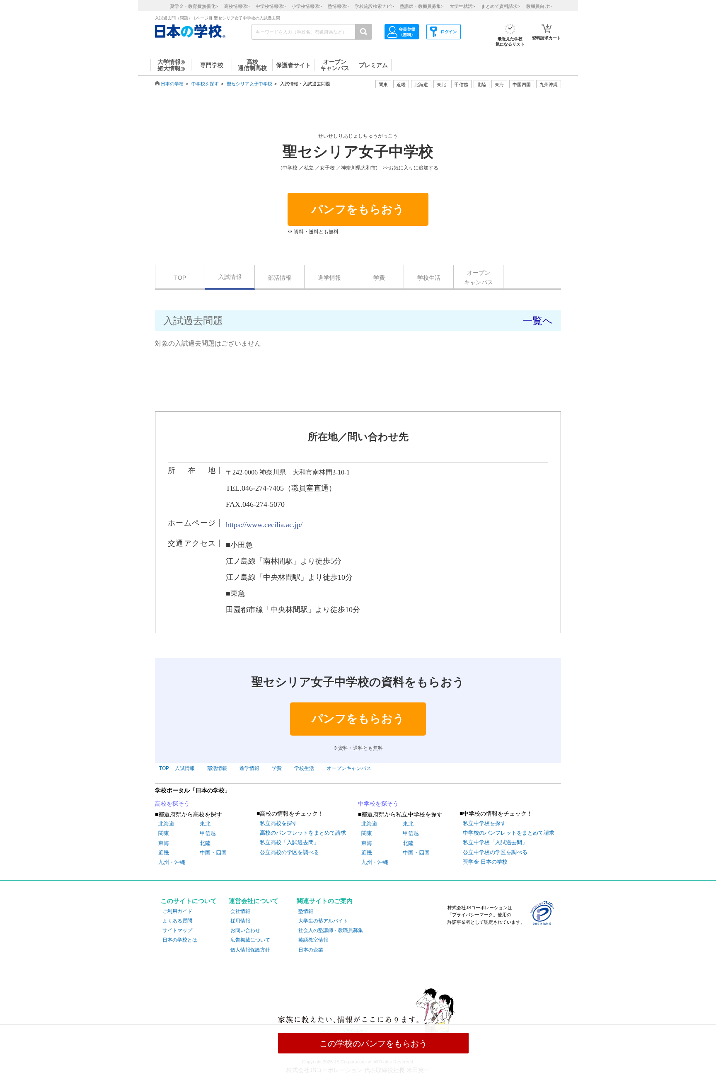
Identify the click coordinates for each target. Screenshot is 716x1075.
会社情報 (240, 911)
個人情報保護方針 (250, 950)
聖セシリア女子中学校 (249, 83)
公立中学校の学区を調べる (495, 852)
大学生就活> (462, 6)
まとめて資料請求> (500, 6)
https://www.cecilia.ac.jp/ (264, 525)
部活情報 (279, 277)
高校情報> (236, 6)
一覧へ (537, 320)
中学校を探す (205, 83)
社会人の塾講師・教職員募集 (330, 930)
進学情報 (329, 277)
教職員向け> (539, 6)
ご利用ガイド (177, 911)
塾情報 (305, 911)
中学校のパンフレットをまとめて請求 (508, 833)
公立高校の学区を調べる (289, 852)
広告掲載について (250, 940)
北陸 (205, 843)
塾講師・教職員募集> (421, 6)
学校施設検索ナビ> (374, 6)
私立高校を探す (279, 823)
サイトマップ (177, 930)
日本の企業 (310, 950)
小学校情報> (307, 6)
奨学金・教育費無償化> (194, 6)
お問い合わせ (245, 930)
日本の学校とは (179, 940)
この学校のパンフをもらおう (373, 1043)
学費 (379, 277)
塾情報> (338, 6)
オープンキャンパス (478, 277)
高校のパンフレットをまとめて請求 (303, 833)
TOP (180, 277)
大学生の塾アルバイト (323, 921)
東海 (163, 843)
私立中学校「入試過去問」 (495, 842)
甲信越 (208, 833)
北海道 (421, 84)
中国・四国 (213, 853)
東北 (205, 824)
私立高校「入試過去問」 (289, 842)
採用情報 (240, 921)
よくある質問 (177, 921)
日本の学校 (172, 83)
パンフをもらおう (358, 209)
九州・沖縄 (171, 862)
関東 (163, 833)
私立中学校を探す (484, 823)
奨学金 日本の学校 (485, 862)
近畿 (163, 853)
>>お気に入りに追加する (410, 168)
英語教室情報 (313, 940)
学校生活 (428, 277)
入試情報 (230, 277)
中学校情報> (270, 6)
